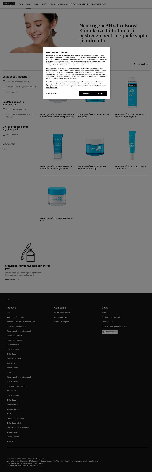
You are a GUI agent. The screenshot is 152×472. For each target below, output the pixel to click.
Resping (86, 93)
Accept (100, 93)
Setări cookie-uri (51, 93)
